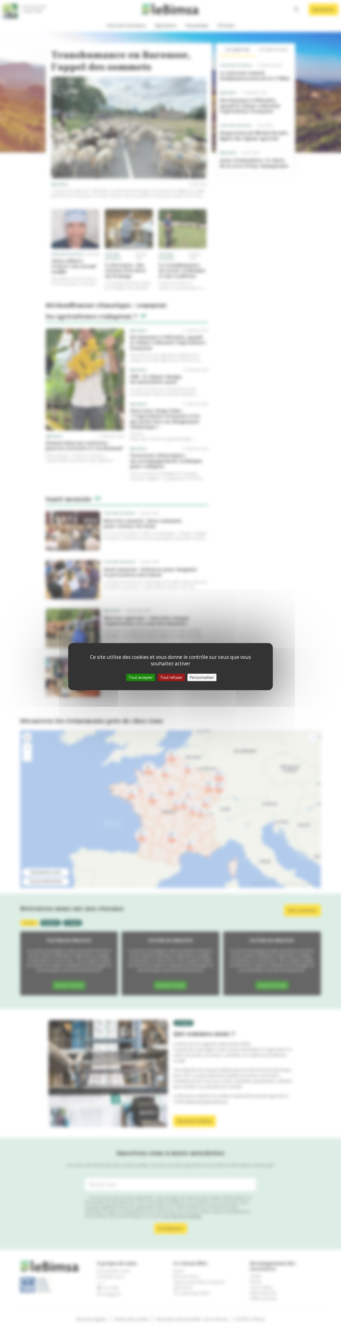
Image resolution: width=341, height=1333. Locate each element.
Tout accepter (141, 677)
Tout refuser (171, 677)
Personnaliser (202, 677)
